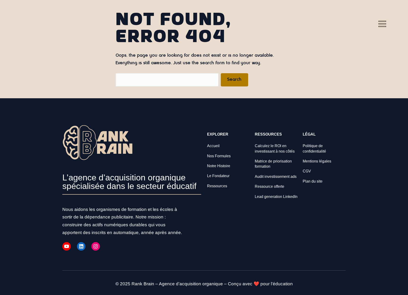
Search (234, 79)
